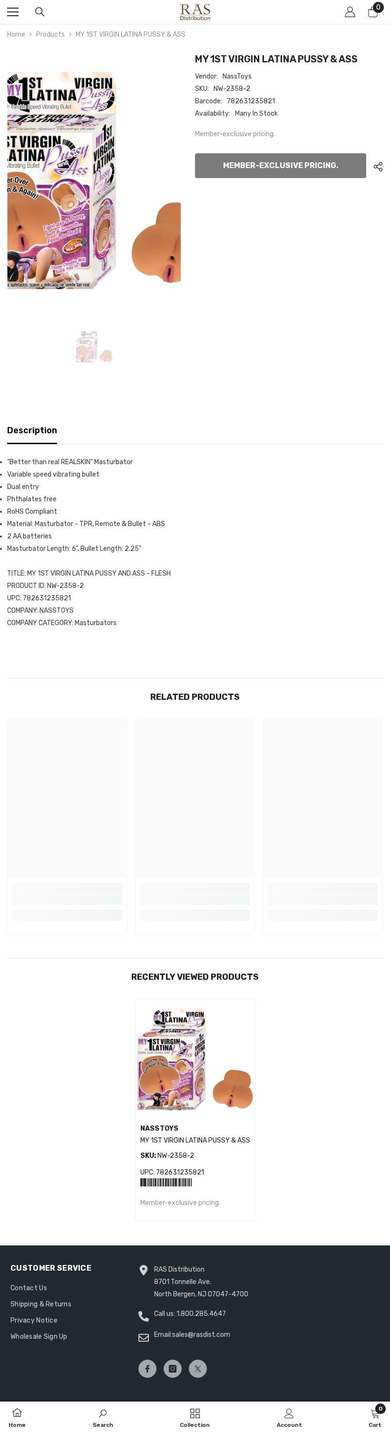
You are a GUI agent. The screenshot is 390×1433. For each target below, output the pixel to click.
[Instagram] (173, 1369)
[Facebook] (147, 1369)
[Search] (40, 12)
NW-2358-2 (167, 1156)
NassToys (237, 76)
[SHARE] (374, 166)
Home (16, 34)
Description (32, 430)
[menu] (13, 12)
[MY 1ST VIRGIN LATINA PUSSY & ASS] (195, 1059)
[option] (94, 180)
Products (50, 34)
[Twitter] (198, 1369)
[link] (67, 900)
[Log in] (350, 12)
